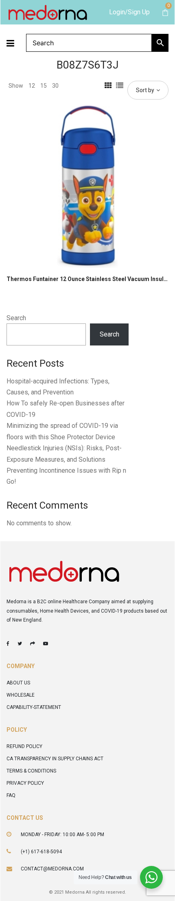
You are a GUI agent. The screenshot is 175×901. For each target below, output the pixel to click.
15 (43, 85)
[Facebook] (8, 643)
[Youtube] (45, 643)
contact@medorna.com (52, 869)
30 (55, 85)
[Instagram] (32, 643)
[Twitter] (20, 643)
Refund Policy (24, 746)
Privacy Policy (25, 783)
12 (31, 85)
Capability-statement (34, 707)
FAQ (11, 795)
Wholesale (21, 695)
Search (16, 318)
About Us (18, 683)
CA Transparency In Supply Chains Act (55, 759)
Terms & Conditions (31, 771)
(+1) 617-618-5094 (41, 852)
